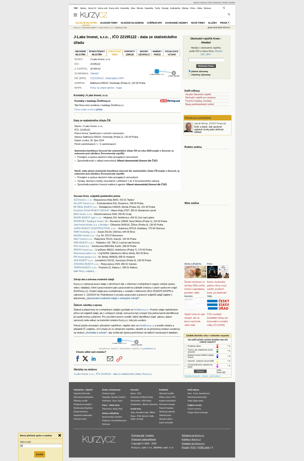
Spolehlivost (204, 393)
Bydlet (225, 2)
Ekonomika (135, 401)
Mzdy (115, 409)
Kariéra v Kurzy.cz (191, 439)
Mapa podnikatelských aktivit (199, 104)
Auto (190, 393)
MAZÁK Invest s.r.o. (84, 235)
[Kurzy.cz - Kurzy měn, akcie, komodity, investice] (94, 17)
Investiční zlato (142, 412)
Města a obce (165, 397)
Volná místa (114, 405)
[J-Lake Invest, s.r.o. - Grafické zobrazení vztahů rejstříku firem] (164, 76)
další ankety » (215, 376)
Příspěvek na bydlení (83, 404)
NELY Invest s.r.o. (83, 239)
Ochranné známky (176, 23)
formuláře (169, 423)
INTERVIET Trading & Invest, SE (91, 221)
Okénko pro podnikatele (198, 117)
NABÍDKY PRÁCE (157, 53)
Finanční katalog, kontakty (198, 101)
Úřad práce (107, 409)
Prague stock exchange (198, 412)
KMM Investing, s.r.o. (85, 231)
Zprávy (83, 8)
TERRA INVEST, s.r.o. (85, 267)
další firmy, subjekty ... (85, 271)
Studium (232, 2)
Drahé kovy (136, 409)
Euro (115, 401)
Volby (209, 296)
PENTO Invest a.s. (83, 249)
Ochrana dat (137, 435)
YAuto (210, 2)
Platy (120, 409)
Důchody (106, 424)
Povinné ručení (80, 419)
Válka (199, 8)
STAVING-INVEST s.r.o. (86, 264)
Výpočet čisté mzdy (82, 393)
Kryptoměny (136, 404)
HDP (144, 401)
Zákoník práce (165, 415)
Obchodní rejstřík (89, 28)
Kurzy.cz (77, 28)
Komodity (124, 8)
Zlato (133, 8)
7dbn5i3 (94, 73)
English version (195, 405)
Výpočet (89, 390)
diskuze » (205, 376)
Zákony (185, 8)
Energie (165, 8)
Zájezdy (203, 2)
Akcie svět (103, 8)
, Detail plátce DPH (107, 78)
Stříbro (152, 412)
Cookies (149, 435)
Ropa (133, 416)
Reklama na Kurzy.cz (193, 435)
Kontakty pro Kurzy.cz (193, 443)
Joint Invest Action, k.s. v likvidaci (91, 224)
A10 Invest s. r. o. (83, 199)
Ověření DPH (154, 23)
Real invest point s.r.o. (85, 253)
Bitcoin (140, 8)
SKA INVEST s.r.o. (83, 260)
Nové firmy (198, 23)
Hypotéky (149, 8)
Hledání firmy (109, 23)
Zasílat (39, 454)
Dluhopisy (135, 397)
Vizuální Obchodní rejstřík (198, 94)
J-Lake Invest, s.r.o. (105, 28)
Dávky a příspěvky (192, 264)
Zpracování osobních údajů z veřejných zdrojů (112, 298)
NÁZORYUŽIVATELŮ (144, 53)
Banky (105, 390)
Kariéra (196, 2)
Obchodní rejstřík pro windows (200, 97)
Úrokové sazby (108, 393)
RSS (193, 447)
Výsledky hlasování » (193, 376)
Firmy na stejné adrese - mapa (106, 87)
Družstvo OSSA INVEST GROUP (91, 210)
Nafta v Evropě (137, 419)
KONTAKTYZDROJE (129, 53)
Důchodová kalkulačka (83, 397)
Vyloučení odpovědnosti (143, 439)
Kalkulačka (175, 8)
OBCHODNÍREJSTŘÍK (80, 53)
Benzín (145, 416)
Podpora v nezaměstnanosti (114, 420)
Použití (185, 447)
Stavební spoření (118, 397)
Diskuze (207, 8)
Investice (188, 296)
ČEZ (139, 393)
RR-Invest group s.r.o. (85, 256)
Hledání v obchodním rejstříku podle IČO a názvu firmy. (205, 51)
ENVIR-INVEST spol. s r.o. (87, 217)
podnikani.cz (149, 348)
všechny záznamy (200, 74)
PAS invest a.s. (81, 246)
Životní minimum (81, 412)
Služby (212, 23)
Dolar (120, 401)
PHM (139, 416)
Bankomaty (115, 390)
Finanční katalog (166, 408)
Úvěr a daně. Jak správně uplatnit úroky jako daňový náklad (208, 129)
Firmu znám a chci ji (88, 109)
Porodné (118, 417)
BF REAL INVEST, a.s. (85, 207)
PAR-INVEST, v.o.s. (84, 242)
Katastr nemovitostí (167, 401)
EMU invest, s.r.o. (83, 214)
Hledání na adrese (132, 23)
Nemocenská (108, 417)
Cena (195, 393)
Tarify (157, 8)
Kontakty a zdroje (96, 332)
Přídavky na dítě (80, 401)
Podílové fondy (146, 397)
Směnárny (106, 401)
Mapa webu (198, 401)
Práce (209, 264)
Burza (133, 393)
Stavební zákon (165, 419)
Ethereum (153, 404)
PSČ (174, 397)
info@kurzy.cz (141, 309)
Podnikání (163, 390)
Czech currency (194, 409)
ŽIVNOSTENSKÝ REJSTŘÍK (97, 53)
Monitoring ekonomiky (197, 397)
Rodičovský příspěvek (83, 408)
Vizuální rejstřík (86, 23)
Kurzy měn (114, 8)
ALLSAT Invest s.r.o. (84, 203)
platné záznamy (199, 71)
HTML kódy (204, 447)
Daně (161, 423)
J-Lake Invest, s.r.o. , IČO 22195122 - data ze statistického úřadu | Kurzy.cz (113, 374)
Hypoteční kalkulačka (83, 415)
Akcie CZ (92, 8)
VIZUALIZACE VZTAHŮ (171, 53)
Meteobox (217, 2)
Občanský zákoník (167, 412)
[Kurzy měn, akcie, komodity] (99, 440)
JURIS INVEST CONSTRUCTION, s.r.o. (95, 228)
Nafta (151, 416)
